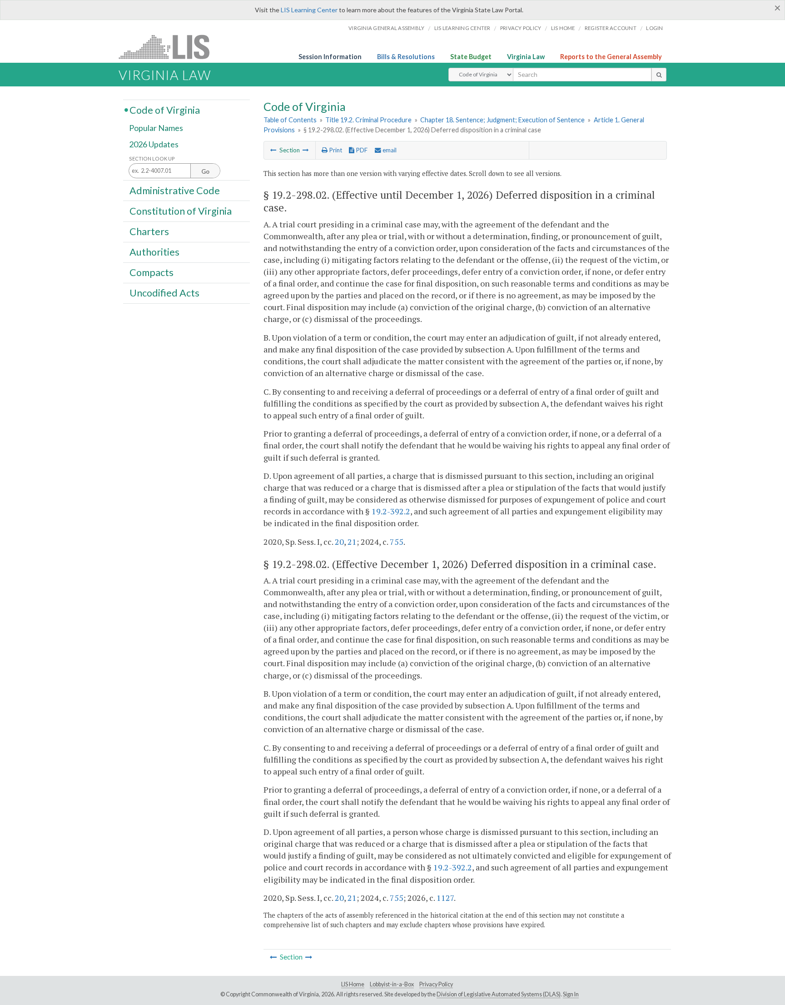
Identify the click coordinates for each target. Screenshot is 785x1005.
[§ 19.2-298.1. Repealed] (306, 150)
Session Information (330, 56)
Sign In (571, 994)
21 (352, 541)
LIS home (563, 28)
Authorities (154, 252)
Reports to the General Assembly (611, 56)
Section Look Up (152, 158)
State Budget (471, 56)
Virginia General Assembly (386, 28)
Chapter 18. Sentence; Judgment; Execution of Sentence (502, 120)
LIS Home (352, 984)
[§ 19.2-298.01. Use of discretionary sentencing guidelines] (273, 150)
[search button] (658, 74)
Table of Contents (290, 120)
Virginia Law (526, 56)
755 (396, 541)
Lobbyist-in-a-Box (392, 984)
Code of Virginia (164, 110)
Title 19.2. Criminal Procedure (368, 120)
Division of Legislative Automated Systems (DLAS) (499, 994)
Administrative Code (174, 190)
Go (205, 171)
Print (335, 150)
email (389, 150)
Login (654, 28)
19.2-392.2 (391, 511)
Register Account (610, 28)
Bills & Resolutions (406, 56)
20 (339, 541)
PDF (361, 150)
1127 (445, 897)
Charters (149, 231)
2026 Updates (154, 144)
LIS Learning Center (309, 10)
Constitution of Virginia (180, 210)
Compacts (151, 272)
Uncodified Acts (164, 293)
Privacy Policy (521, 28)
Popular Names (156, 128)
